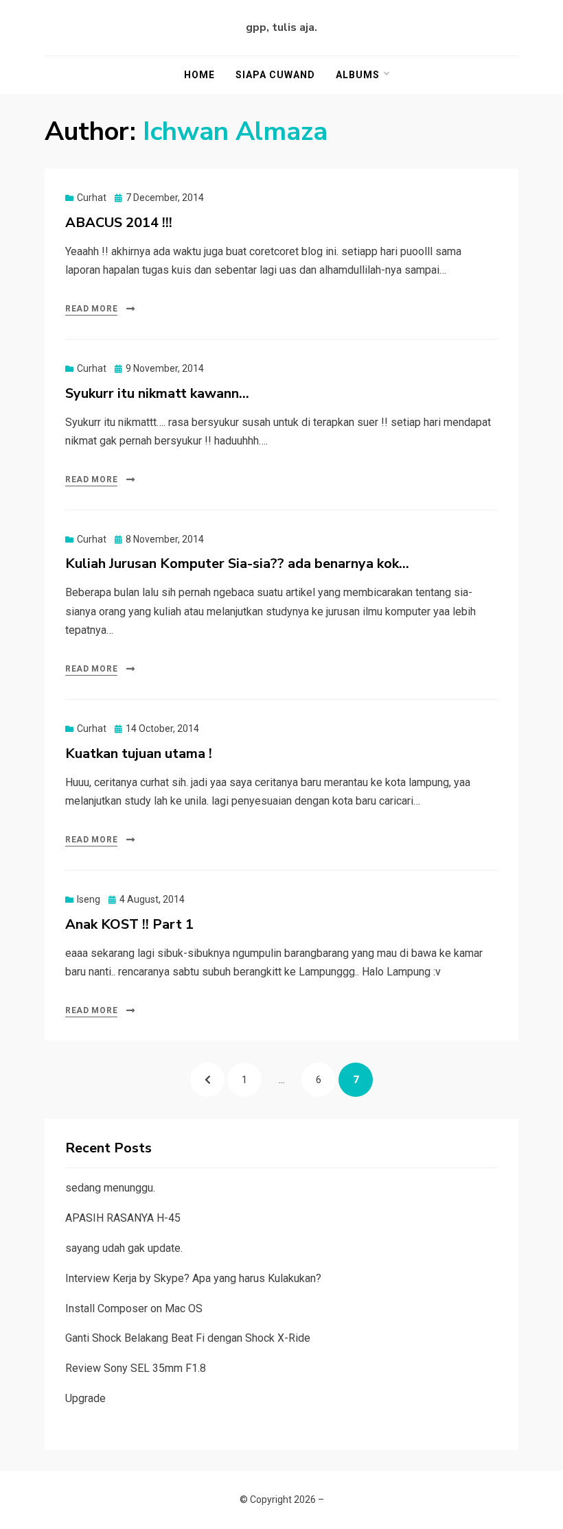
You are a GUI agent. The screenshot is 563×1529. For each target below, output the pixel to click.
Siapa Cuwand (275, 74)
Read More (91, 308)
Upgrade (85, 1398)
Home (199, 74)
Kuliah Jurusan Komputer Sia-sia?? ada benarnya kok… (237, 563)
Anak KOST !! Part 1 (129, 924)
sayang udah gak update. (124, 1248)
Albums (358, 74)
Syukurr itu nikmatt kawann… (157, 393)
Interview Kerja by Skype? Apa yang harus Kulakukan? (193, 1278)
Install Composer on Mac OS (134, 1308)
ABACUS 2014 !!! (118, 222)
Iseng (88, 899)
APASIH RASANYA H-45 (123, 1217)
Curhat (91, 197)
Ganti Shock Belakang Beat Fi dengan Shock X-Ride (187, 1337)
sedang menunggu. (110, 1187)
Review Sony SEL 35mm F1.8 (135, 1368)
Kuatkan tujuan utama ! (138, 753)
